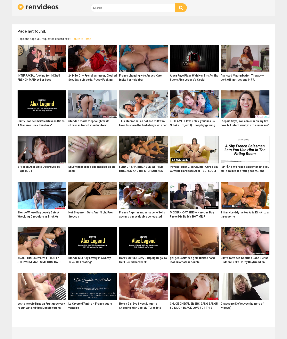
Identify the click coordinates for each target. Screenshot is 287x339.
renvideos (41, 7)
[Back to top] (274, 327)
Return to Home (81, 38)
